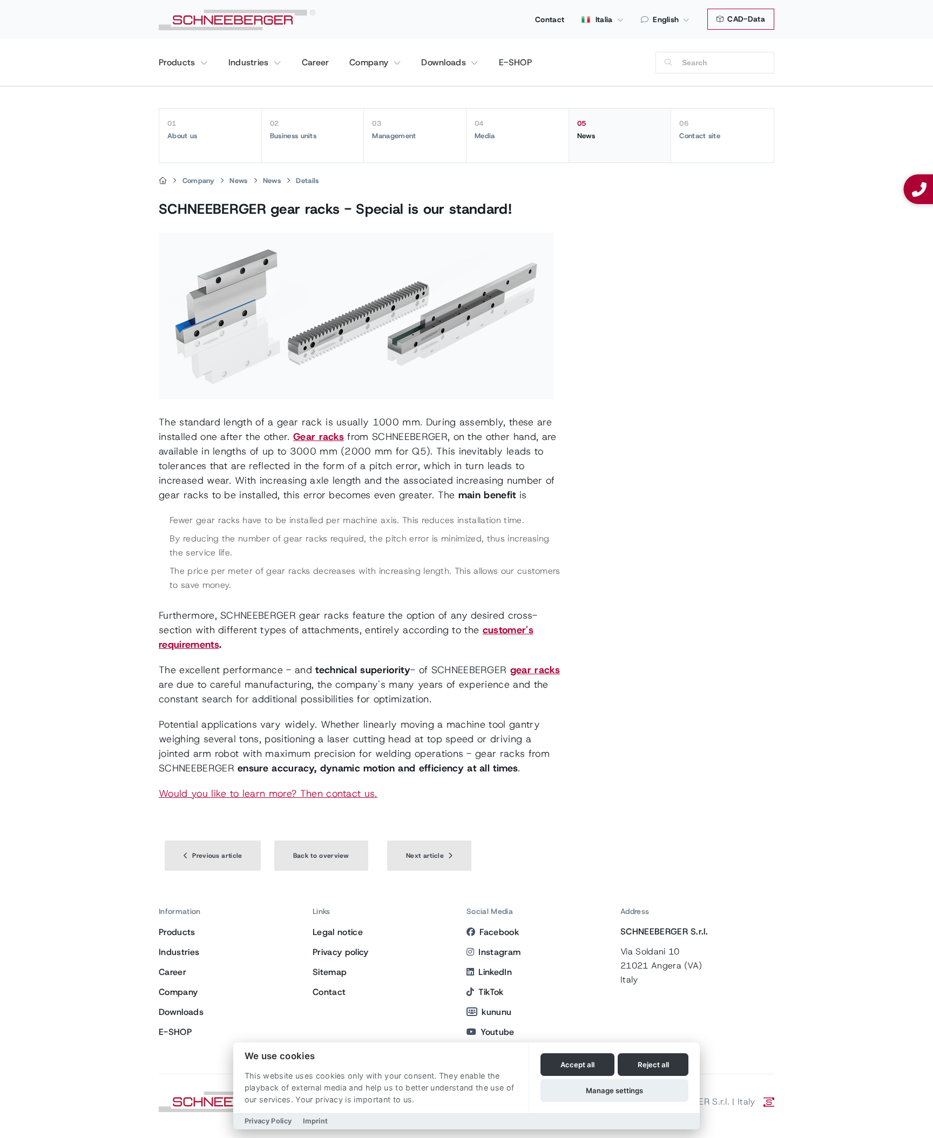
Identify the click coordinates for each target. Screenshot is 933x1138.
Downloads (445, 62)
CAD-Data (745, 19)
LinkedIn (495, 972)
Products (178, 62)
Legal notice (338, 932)
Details (307, 180)
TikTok (490, 992)
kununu (496, 1012)
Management (394, 129)
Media (485, 129)
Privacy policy (340, 952)
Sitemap (330, 972)
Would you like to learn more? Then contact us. (268, 793)
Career (315, 62)
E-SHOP (515, 62)
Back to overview (321, 855)
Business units (293, 129)
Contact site (699, 129)
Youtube (497, 1032)
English (666, 19)
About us (182, 129)
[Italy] (163, 181)
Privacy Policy (268, 1121)
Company (370, 62)
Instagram (499, 952)
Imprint (315, 1121)
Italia (602, 19)
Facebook (499, 932)
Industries (250, 62)
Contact (549, 19)
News (586, 129)
